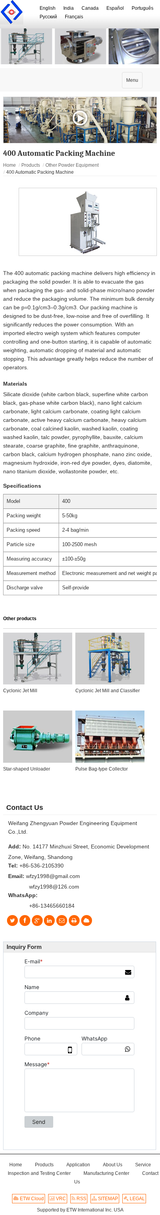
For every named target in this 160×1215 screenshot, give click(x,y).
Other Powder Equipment (72, 165)
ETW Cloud (31, 1198)
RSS (80, 1198)
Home (9, 165)
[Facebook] (25, 920)
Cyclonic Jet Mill (20, 690)
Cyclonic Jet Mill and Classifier (107, 690)
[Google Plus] (37, 920)
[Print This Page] (74, 920)
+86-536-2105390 (41, 865)
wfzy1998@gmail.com (53, 876)
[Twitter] (12, 920)
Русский (48, 16)
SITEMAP (107, 1198)
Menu (134, 82)
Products (30, 165)
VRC (60, 1198)
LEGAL (137, 1198)
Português (142, 8)
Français (74, 16)
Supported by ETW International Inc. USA (80, 1210)
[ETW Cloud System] (86, 920)
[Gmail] (61, 920)
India (68, 8)
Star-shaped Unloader (26, 769)
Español (115, 8)
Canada (90, 8)
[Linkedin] (49, 920)
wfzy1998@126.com (54, 886)
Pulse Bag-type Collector (101, 769)
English (48, 8)
